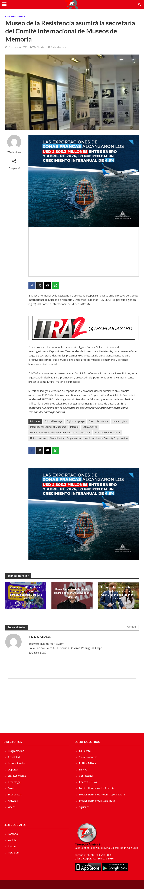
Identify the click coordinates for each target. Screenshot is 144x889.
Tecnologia (14, 782)
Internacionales (16, 763)
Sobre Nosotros (88, 757)
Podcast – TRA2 (88, 782)
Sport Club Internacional (107, 432)
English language (76, 421)
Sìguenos (84, 807)
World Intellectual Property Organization (106, 438)
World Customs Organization (65, 438)
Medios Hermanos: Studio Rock (97, 800)
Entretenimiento (15, 16)
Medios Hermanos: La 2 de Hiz (96, 788)
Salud (11, 788)
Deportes (13, 769)
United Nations (38, 438)
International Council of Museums (48, 426)
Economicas (15, 794)
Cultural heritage (53, 421)
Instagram (13, 852)
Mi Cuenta (85, 751)
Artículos (13, 800)
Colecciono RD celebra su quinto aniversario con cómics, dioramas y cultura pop (26, 592)
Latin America (90, 426)
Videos (11, 807)
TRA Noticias (38, 47)
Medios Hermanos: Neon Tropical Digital (102, 794)
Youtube (12, 840)
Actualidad (14, 757)
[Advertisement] (83, 251)
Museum (85, 432)
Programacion (16, 751)
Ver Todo (131, 627)
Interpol (74, 426)
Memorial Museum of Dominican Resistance (53, 432)
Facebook (13, 834)
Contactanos (86, 775)
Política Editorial (88, 763)
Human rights (120, 421)
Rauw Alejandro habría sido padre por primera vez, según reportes (72, 592)
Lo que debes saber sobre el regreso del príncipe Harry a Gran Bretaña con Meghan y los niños (118, 592)
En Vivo (83, 769)
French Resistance (98, 421)
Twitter (12, 846)
